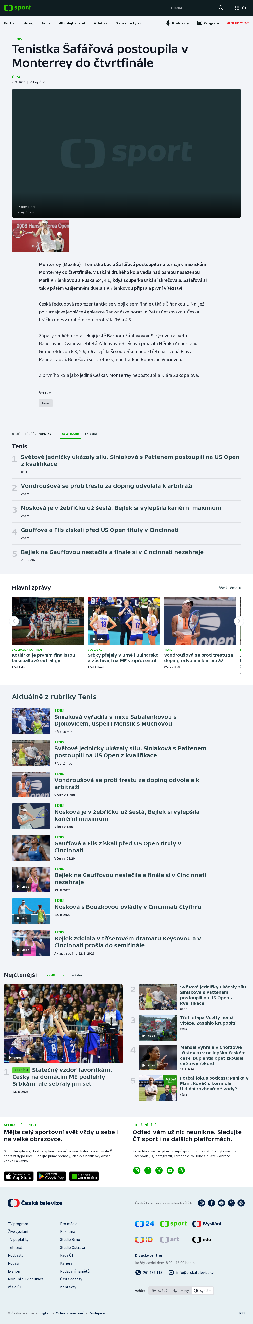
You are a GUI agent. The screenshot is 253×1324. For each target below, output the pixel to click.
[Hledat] (221, 8)
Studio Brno (70, 1239)
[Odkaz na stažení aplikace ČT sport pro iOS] (19, 1176)
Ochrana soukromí (70, 1313)
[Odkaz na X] (159, 1170)
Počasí (13, 1263)
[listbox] (181, 1290)
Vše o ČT (15, 1286)
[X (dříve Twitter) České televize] (231, 1203)
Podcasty (15, 1255)
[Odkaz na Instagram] (137, 1170)
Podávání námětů (75, 1271)
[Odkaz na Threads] (181, 1170)
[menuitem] (10, 23)
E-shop (14, 1271)
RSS (242, 1313)
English (45, 1313)
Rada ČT (67, 1255)
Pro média (68, 1223)
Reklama (67, 1231)
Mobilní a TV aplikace (25, 1278)
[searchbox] (192, 8)
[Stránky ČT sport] (173, 1225)
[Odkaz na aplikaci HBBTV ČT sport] (84, 1176)
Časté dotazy (71, 1278)
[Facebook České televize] (211, 1203)
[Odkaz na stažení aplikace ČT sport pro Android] (51, 1176)
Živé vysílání (18, 1231)
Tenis (17, 38)
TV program (18, 1223)
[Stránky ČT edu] (201, 1241)
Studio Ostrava (72, 1247)
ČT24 (16, 77)
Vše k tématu (230, 587)
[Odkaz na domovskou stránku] (24, 8)
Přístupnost (98, 1313)
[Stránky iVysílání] (206, 1225)
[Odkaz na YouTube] (170, 1170)
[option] (159, 1290)
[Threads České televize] (241, 1203)
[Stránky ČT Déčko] (144, 1241)
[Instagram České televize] (202, 1203)
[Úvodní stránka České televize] (35, 1203)
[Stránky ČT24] (144, 1225)
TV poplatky (18, 1239)
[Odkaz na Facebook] (148, 1170)
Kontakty (68, 1286)
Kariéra (66, 1263)
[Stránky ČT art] (169, 1241)
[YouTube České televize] (221, 1203)
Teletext (15, 1247)
